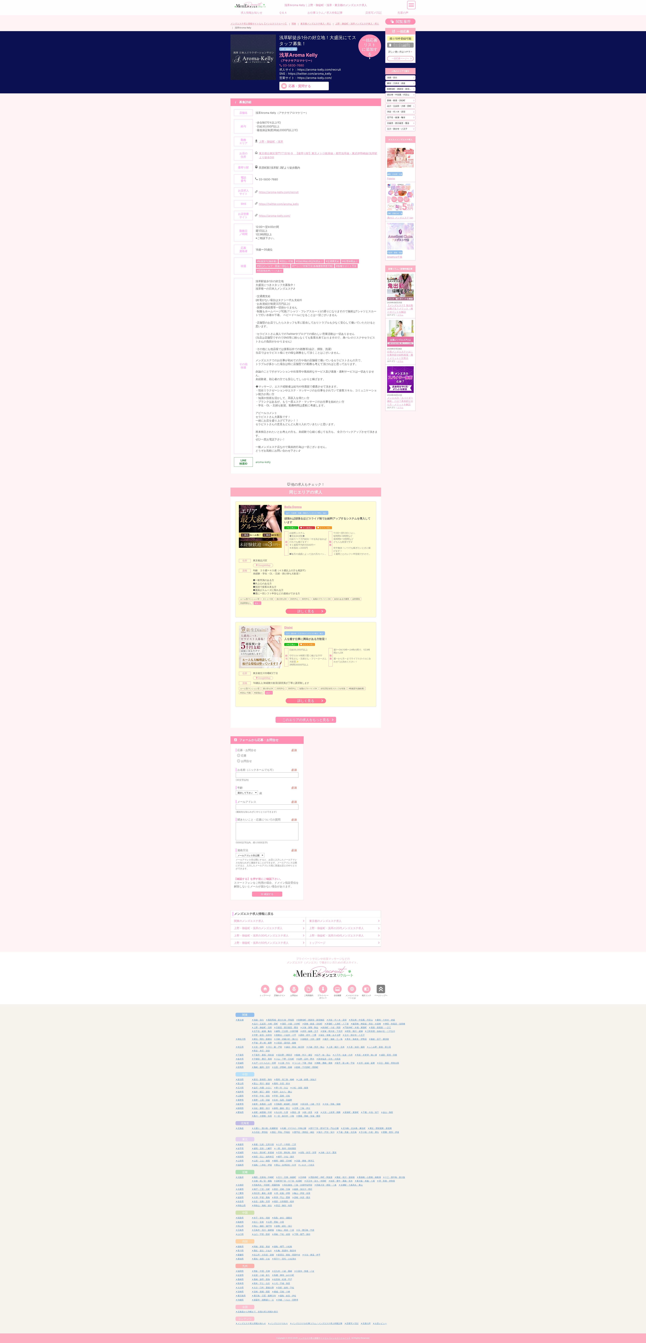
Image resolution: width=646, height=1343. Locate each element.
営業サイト (305, 77)
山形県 (241, 1161)
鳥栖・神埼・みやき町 (284, 1275)
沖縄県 (241, 1300)
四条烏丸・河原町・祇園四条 (267, 1185)
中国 (245, 1212)
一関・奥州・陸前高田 (286, 1148)
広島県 (241, 1230)
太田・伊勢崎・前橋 (283, 1067)
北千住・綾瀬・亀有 (396, 117)
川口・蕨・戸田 (275, 1047)
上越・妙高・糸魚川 (307, 1079)
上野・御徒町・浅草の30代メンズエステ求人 (261, 935)
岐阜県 (241, 1104)
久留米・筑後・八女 (305, 1271)
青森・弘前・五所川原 (264, 1144)
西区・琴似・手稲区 (281, 1132)
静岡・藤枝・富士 (282, 1108)
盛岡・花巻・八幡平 (263, 1148)
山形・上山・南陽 (262, 1161)
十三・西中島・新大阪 (395, 1177)
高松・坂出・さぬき (263, 1250)
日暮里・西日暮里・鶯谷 (398, 123)
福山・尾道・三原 (286, 1230)
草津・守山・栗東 (282, 1197)
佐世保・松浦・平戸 (283, 1279)
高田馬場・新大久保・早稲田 (281, 1020)
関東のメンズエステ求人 (249, 921)
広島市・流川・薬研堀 (264, 1230)
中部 (245, 1074)
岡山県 (241, 1226)
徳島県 (241, 1246)
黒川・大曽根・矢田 (263, 1116)
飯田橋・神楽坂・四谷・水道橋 (367, 1024)
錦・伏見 (308, 1112)
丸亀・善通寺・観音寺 (286, 1250)
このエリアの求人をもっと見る (305, 719)
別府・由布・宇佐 (286, 1287)
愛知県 (241, 1112)
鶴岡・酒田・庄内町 (283, 1161)
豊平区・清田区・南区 (304, 1132)
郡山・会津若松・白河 (286, 1165)
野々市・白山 (282, 1088)
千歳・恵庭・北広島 (347, 1132)
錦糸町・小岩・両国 (331, 1027)
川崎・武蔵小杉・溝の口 (287, 1039)
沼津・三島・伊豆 (302, 1108)
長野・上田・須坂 (262, 1100)
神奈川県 (242, 1039)
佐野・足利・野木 (306, 1059)
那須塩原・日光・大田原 (329, 1059)
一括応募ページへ (400, 58)
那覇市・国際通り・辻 (264, 1300)
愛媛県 (241, 1255)
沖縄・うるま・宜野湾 (288, 1300)
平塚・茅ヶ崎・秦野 (263, 1043)
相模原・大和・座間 (311, 1039)
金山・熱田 (388, 1112)
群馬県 (241, 1067)
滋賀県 (241, 1197)
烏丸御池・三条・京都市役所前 (298, 1185)
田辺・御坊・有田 (284, 1205)
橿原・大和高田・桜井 (284, 1201)
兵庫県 (241, 1189)
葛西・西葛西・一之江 (381, 1027)
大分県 (241, 1287)
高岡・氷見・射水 (282, 1083)
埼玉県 (241, 1047)
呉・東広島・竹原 (306, 1230)
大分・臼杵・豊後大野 (264, 1287)
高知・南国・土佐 (262, 1259)
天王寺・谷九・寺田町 (316, 1181)
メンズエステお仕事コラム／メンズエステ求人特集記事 (317, 1323)
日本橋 (303, 1177)
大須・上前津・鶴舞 (331, 1112)
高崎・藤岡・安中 (262, 1067)
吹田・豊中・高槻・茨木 (341, 1181)
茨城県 (241, 1063)
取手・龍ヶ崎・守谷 (345, 1063)
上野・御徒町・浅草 (288, 49)
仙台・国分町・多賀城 (264, 1152)
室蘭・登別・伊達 (391, 1132)
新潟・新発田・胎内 (263, 1079)
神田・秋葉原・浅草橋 (395, 1024)
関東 (294, 24)
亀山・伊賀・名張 (302, 1193)
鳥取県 (241, 1218)
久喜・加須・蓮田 (357, 1047)
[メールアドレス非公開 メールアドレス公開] (250, 855)
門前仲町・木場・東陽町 (356, 1027)
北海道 (245, 1123)
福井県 (241, 1092)
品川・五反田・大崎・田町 (399, 106)
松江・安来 (259, 1222)
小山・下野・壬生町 (285, 1059)
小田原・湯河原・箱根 (286, 1043)
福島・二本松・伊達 (263, 1165)
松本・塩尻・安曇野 (283, 1100)
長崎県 (241, 1279)
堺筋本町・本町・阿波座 (321, 1177)
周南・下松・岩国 (282, 1234)
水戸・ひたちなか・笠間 (265, 1063)
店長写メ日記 (352, 1323)
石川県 (241, 1088)
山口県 (241, 1234)
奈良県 (241, 1201)
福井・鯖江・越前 (262, 1092)
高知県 (241, 1259)
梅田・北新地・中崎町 (264, 1177)
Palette (391, 178)
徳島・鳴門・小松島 (283, 1246)
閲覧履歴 (403, 21)
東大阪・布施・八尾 (366, 1181)
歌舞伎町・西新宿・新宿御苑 (400, 89)
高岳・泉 (296, 1112)
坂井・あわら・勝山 (283, 1092)
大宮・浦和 (259, 1047)
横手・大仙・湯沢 (286, 1157)
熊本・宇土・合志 (262, 1283)
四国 (245, 1241)
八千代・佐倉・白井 (343, 1055)
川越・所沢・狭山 (316, 1047)
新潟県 (241, 1079)
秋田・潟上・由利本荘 (264, 1157)
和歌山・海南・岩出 (263, 1205)
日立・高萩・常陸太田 (389, 1063)
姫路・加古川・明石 (303, 1189)
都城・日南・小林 (282, 1292)
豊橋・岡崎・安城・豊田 (309, 1116)
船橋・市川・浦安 (304, 1055)
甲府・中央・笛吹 (262, 1096)
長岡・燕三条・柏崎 (285, 1079)
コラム (400, 315)
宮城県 (241, 1152)
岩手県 (241, 1148)
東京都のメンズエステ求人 (325, 921)
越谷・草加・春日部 (295, 1047)
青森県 (241, 1144)
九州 (245, 1266)
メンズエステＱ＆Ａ (279, 1323)
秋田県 (241, 1157)
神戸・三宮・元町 (262, 1189)
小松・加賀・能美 (300, 1088)
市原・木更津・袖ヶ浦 (367, 1055)
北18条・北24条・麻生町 (354, 1128)
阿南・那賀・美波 (262, 1246)
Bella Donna (293, 506)
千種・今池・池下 (371, 1112)
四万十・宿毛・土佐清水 (285, 1259)
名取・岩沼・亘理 (308, 1152)
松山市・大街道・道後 (264, 1255)
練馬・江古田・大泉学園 (287, 1031)
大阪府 (241, 1177)
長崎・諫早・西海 (262, 1279)
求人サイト (310, 69)
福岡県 (241, 1271)
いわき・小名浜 (307, 1165)
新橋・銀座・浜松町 (396, 100)
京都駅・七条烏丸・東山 (351, 1185)
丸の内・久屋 (282, 1112)
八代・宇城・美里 (282, 1283)
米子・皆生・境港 (262, 1218)
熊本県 (241, 1283)
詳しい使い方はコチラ (399, 52)
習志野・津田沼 (285, 1055)
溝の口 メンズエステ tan (400, 218)
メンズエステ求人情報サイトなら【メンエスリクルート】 (258, 24)
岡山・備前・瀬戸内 (263, 1226)
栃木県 (241, 1059)
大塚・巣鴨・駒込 (310, 1027)
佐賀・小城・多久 (262, 1275)
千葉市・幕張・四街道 (264, 1055)
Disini (288, 627)
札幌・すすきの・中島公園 (294, 1128)
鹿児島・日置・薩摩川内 (265, 1296)
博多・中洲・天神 (262, 1271)
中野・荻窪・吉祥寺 (263, 1035)
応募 (243, 755)
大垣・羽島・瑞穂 (332, 1104)
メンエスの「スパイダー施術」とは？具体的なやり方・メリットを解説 (400, 401)
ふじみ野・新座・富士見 (380, 1047)
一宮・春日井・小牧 (285, 1116)
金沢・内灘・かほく (263, 1088)
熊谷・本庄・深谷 (262, 1051)
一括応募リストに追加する (370, 47)
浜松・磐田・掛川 (262, 1108)
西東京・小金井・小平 (286, 1035)
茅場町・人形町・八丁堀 (337, 1024)
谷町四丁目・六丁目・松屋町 (289, 1181)
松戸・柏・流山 (323, 1055)
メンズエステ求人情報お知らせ (252, 1323)
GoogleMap (264, 565)
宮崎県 (241, 1292)
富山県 (241, 1083)
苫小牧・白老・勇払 (370, 1132)
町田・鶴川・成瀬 (355, 1031)
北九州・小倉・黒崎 (283, 1271)
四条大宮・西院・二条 (326, 1185)
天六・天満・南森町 (287, 1177)
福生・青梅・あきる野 (330, 1035)
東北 (245, 1139)
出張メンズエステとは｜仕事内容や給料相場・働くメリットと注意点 (400, 354)
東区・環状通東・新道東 (381, 1128)
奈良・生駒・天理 (262, 1201)
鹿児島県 (242, 1296)
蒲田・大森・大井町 (291, 1024)
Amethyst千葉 (394, 257)
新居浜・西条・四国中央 (289, 1255)
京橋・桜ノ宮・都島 (263, 1181)
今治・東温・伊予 (312, 1255)
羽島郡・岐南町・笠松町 (287, 1104)
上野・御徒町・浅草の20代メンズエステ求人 (336, 928)
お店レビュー (381, 1323)
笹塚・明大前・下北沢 (332, 1031)
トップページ (317, 942)
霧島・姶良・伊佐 (288, 1296)
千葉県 (241, 1055)
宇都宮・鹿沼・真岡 (263, 1059)
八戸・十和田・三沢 (287, 1144)
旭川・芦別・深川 (326, 1132)
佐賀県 (241, 1275)
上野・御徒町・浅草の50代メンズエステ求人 (261, 942)
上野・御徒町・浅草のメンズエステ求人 (258, 928)
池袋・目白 (392, 77)
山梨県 (241, 1096)
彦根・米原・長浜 (302, 1197)
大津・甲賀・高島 (262, 1197)
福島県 (241, 1165)
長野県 (241, 1100)
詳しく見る (305, 611)
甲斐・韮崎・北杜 (282, 1096)
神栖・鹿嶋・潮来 (324, 1063)
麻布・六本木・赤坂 (396, 83)
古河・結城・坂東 (367, 1063)
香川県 (241, 1250)
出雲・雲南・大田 (276, 1222)
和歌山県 (242, 1205)
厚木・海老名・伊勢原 (357, 1039)
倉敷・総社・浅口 (284, 1226)
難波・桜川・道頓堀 (345, 1177)
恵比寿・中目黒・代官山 (398, 95)
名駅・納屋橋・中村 (263, 1112)
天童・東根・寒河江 (305, 1161)
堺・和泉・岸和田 (387, 1181)
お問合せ (246, 761)
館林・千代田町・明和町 (307, 1067)
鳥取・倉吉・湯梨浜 (283, 1218)
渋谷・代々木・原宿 (396, 112)
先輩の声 (367, 1323)
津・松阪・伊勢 (283, 1193)
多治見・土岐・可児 (311, 1104)
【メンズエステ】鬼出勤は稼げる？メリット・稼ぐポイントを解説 (400, 308)
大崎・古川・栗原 (328, 1152)
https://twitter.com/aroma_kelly (279, 204)
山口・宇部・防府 (262, 1234)
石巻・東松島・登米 (287, 1152)
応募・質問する (300, 85)
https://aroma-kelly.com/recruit (279, 192)
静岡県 (241, 1108)
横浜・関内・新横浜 (263, 1039)
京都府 (241, 1185)
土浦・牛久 (285, 1063)
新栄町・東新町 (352, 1112)
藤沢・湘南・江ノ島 (333, 1039)
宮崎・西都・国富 (262, 1292)
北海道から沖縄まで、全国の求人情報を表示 (258, 1312)
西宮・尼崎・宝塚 (282, 1189)
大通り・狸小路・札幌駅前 (266, 1128)
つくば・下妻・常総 (303, 1063)
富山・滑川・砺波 (262, 1083)
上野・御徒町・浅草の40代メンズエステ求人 (336, 935)
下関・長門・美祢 (302, 1234)
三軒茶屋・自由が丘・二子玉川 (381, 1031)
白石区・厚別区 (261, 1132)
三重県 (241, 1193)
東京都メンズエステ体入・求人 (315, 24)
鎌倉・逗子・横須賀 (380, 1039)
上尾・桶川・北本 (336, 1047)
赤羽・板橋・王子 (310, 1031)
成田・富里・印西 (389, 1055)
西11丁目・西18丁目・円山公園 (324, 1128)
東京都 (241, 1020)
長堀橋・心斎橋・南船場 (370, 1177)
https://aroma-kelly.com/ (274, 215)
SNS (305, 73)
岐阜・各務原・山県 (263, 1104)
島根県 (241, 1222)
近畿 (245, 1172)
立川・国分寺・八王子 (397, 129)
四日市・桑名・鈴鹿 (263, 1193)
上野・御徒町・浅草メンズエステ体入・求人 (357, 24)
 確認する (267, 894)
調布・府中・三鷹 (308, 1035)
